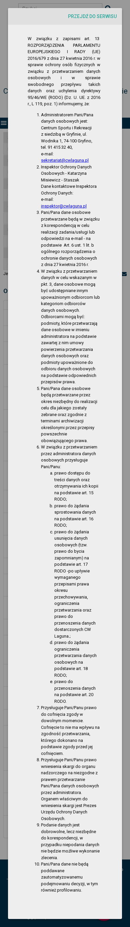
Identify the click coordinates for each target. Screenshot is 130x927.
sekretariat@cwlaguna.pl (65, 160)
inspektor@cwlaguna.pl (64, 206)
